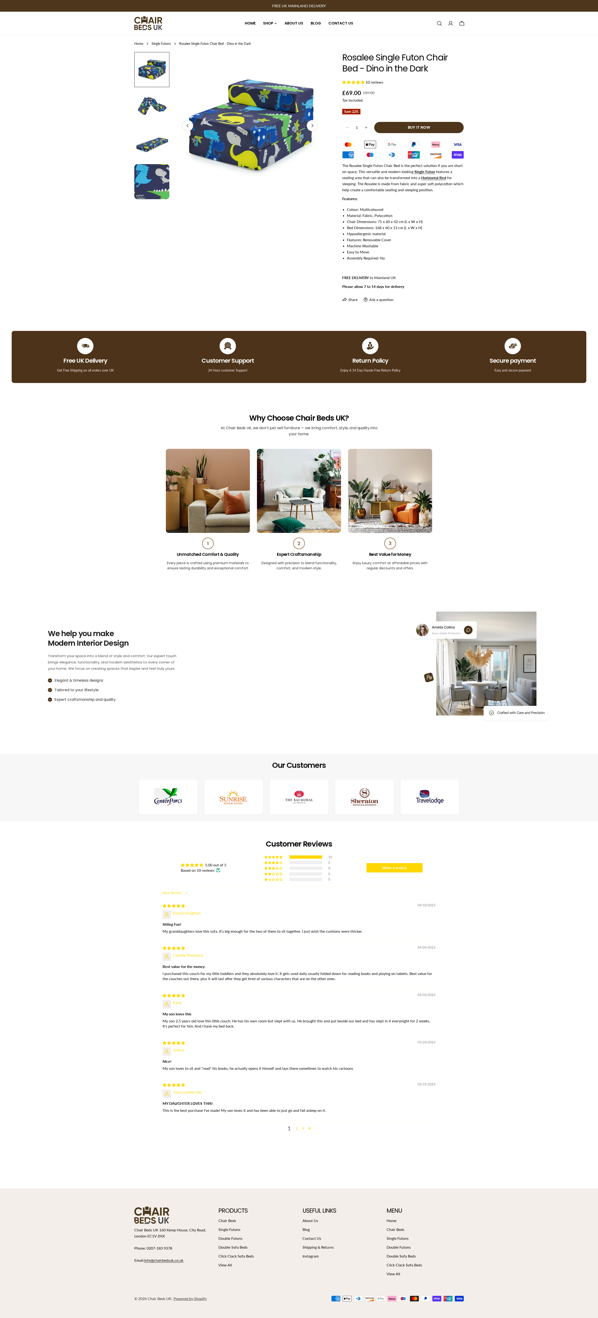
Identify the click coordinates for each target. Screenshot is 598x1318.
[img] (174, 905)
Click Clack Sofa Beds (236, 1256)
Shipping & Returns (318, 1247)
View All (225, 1265)
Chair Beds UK (160, 1298)
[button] (354, 82)
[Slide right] (312, 125)
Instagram (311, 1256)
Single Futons (161, 44)
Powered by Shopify (190, 1298)
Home (138, 44)
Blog (306, 1229)
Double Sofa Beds (233, 1247)
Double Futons (230, 1238)
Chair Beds (227, 1220)
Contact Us (312, 1238)
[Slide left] (187, 125)
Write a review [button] (394, 867)
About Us (310, 1220)
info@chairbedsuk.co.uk (163, 1260)
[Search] (439, 23)
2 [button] (297, 1128)
